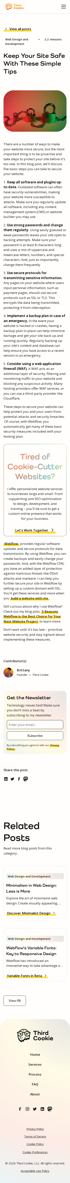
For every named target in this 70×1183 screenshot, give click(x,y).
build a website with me (29, 598)
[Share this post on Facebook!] (20, 779)
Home (35, 1054)
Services (35, 1064)
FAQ (35, 1084)
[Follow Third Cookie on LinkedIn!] (42, 1109)
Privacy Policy (35, 1129)
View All (15, 1001)
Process (35, 1074)
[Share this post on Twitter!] (13, 779)
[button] (63, 6)
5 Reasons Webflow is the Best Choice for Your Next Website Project (32, 616)
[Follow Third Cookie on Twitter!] (35, 1109)
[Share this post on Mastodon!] (26, 779)
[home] (14, 6)
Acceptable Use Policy (35, 1171)
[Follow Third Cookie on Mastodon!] (49, 1109)
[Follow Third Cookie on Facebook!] (20, 1109)
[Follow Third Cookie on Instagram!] (27, 1109)
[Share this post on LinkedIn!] (6, 779)
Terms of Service (35, 1136)
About (35, 1094)
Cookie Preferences (35, 1152)
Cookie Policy (35, 1144)
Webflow (11, 543)
